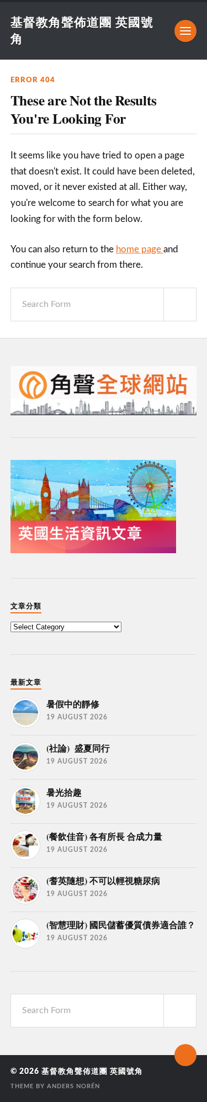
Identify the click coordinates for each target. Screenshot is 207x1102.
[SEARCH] (180, 304)
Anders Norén (73, 1086)
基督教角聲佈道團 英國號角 (92, 1071)
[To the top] (185, 1055)
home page (139, 249)
